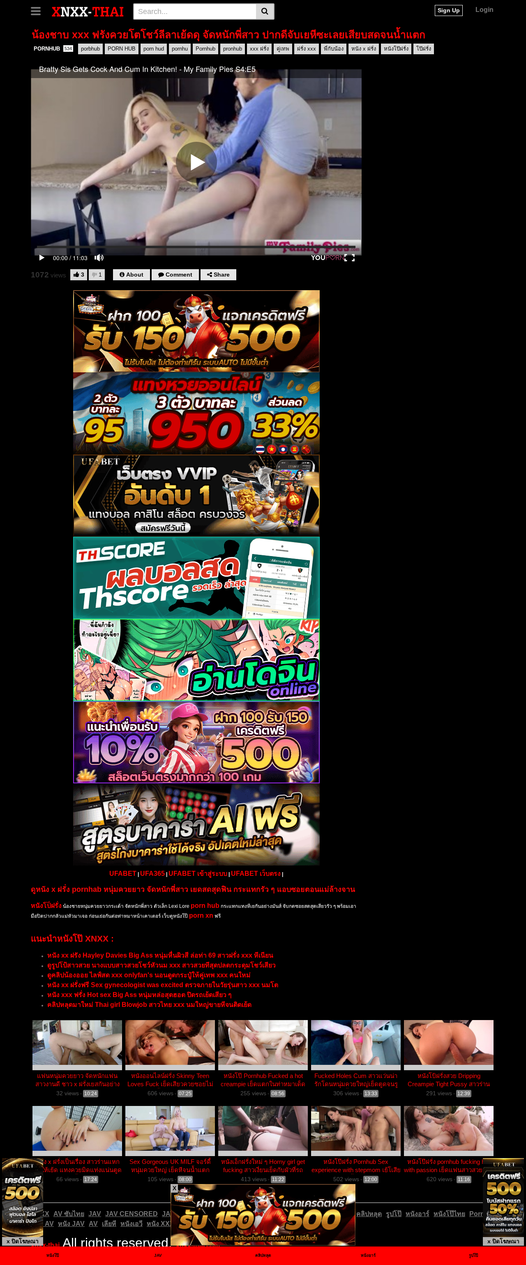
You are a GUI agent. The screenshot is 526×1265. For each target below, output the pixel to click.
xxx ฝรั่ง (259, 49)
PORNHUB (53, 49)
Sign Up (449, 10)
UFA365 (152, 873)
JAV (94, 1213)
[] (265, 11)
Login (484, 9)
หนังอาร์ (417, 1213)
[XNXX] (88, 11)
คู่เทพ (283, 49)
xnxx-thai (45, 1245)
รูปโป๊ (393, 1213)
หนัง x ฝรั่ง (363, 49)
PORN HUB (122, 49)
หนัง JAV (71, 1223)
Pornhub (205, 49)
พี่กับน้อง (334, 49)
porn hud (153, 49)
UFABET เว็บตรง (256, 873)
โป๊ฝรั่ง (423, 49)
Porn (476, 1213)
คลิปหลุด (369, 1213)
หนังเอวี (131, 1223)
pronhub (232, 49)
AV (93, 1223)
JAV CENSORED (131, 1213)
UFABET (122, 873)
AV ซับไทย (68, 1213)
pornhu (180, 49)
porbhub (90, 49)
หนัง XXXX (163, 1223)
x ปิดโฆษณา (23, 1241)
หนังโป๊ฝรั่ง (396, 49)
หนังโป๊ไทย (449, 1213)
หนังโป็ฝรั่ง (46, 905)
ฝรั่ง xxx (306, 49)
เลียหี (109, 1223)
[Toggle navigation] (39, 10)
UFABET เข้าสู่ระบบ (197, 873)
